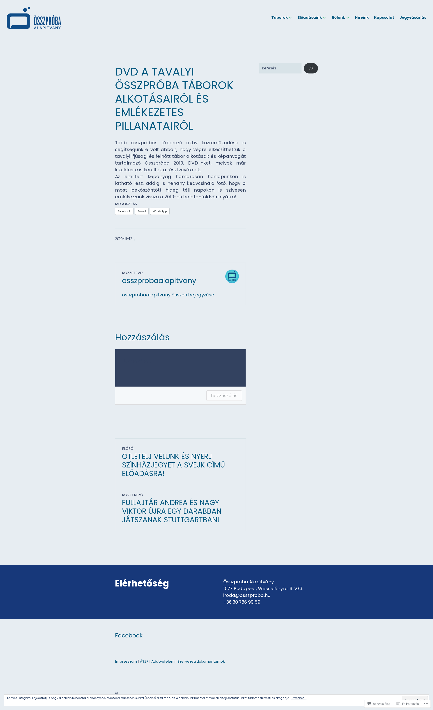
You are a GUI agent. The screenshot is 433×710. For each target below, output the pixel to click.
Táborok (279, 17)
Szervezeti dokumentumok (201, 661)
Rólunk (338, 17)
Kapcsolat (384, 17)
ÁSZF (144, 661)
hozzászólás (224, 395)
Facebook (129, 635)
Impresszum (126, 661)
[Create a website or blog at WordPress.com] (116, 693)
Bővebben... (298, 698)
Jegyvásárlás (413, 17)
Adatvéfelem (163, 661)
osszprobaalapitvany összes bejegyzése (168, 295)
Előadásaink (310, 17)
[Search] (311, 68)
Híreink (362, 17)
